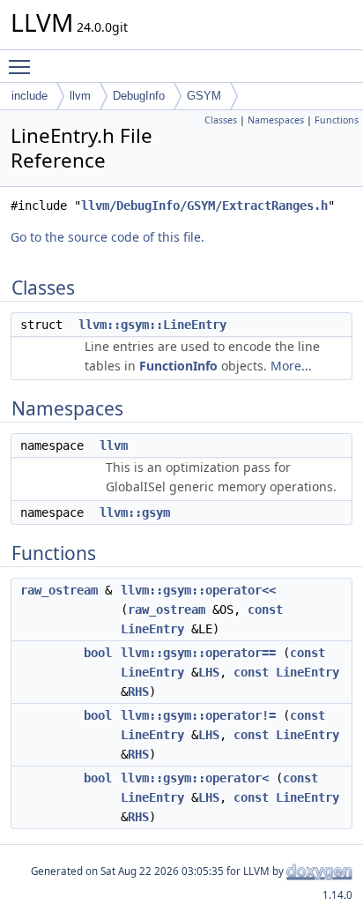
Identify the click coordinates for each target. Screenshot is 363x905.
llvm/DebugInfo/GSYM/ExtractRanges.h (204, 205)
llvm (80, 95)
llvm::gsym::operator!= (198, 715)
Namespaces (276, 120)
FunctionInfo (178, 365)
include (29, 95)
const (265, 609)
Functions (337, 120)
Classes (220, 120)
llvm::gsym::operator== (198, 653)
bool (98, 653)
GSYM (204, 95)
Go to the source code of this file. (107, 236)
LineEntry (152, 629)
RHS (138, 691)
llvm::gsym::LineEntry (152, 325)
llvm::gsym (135, 512)
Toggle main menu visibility (23, 66)
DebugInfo (139, 95)
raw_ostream (59, 590)
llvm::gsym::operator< (195, 778)
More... (291, 365)
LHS (208, 672)
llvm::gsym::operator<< (198, 590)
